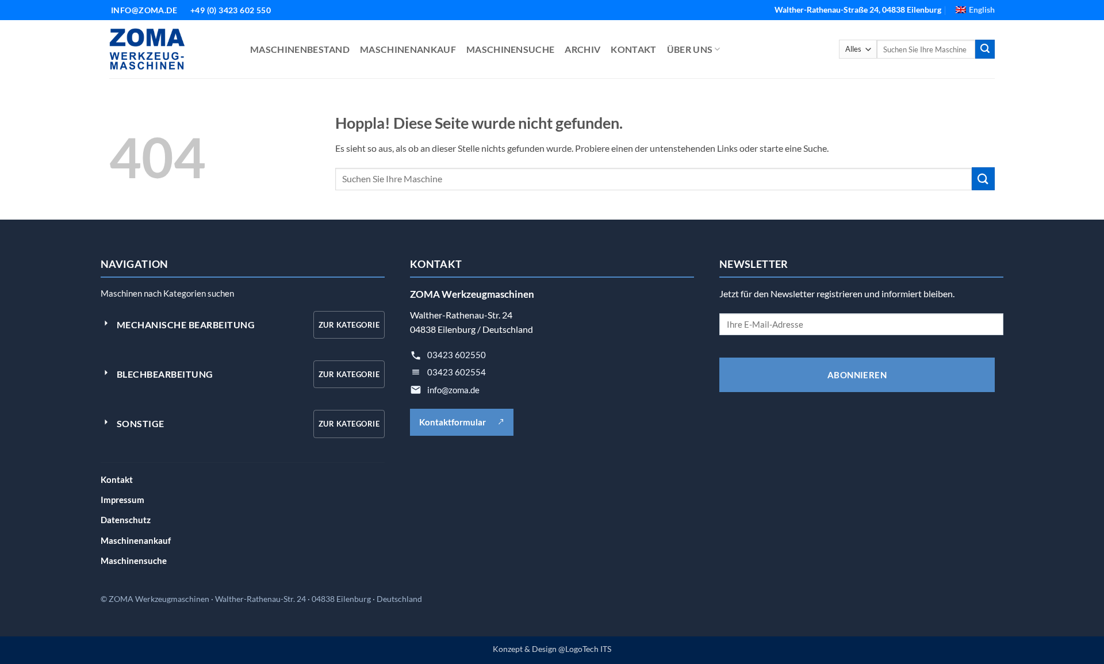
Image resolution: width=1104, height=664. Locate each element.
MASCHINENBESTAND (300, 49)
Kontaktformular (452, 422)
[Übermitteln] (985, 49)
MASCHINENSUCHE (510, 49)
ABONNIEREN (857, 375)
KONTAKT (633, 49)
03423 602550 (456, 355)
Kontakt (117, 479)
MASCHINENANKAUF (408, 49)
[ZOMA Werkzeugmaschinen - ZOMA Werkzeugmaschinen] (171, 49)
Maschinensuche (134, 560)
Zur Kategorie (349, 324)
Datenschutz (126, 520)
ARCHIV (582, 49)
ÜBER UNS (690, 49)
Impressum (122, 499)
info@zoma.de (453, 390)
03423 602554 (456, 372)
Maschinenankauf (136, 540)
